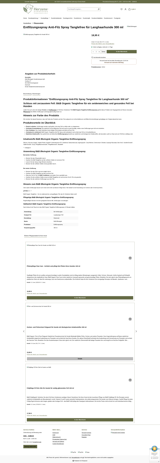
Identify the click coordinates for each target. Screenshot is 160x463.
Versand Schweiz (86, 432)
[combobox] (82, 9)
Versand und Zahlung (58, 441)
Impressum (55, 432)
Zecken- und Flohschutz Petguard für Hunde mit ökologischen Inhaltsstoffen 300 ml (56, 327)
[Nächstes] (136, 331)
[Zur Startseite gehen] (35, 9)
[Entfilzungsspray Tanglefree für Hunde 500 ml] (55, 51)
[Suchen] (99, 9)
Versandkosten (76, 457)
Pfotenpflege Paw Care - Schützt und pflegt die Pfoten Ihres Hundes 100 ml (53, 266)
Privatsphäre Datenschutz (59, 439)
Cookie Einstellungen (58, 443)
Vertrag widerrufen (30, 446)
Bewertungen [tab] (36, 93)
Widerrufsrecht (56, 437)
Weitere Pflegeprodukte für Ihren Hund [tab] (35, 235)
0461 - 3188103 (28, 436)
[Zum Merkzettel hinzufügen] (130, 258)
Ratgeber (84, 437)
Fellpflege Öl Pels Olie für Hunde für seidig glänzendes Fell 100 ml (50, 388)
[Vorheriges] (23, 331)
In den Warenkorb (121, 51)
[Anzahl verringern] (93, 51)
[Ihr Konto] (126, 9)
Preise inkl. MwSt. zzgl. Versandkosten (102, 43)
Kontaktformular (37, 442)
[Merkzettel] (122, 9)
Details (80, 358)
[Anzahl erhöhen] (99, 51)
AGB (53, 435)
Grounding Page (86, 435)
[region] (56, 51)
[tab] (27, 93)
